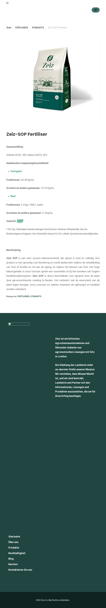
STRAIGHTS (38, 27)
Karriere (13, 564)
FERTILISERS (21, 27)
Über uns (13, 542)
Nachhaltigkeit (16, 553)
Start (8, 27)
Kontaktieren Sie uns (20, 569)
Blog (11, 558)
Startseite (14, 536)
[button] (96, 10)
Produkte (13, 547)
